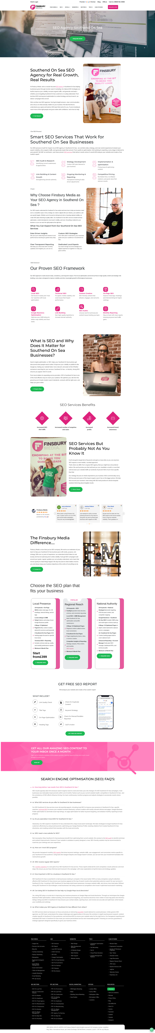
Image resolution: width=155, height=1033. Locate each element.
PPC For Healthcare (56, 1001)
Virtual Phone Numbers (96, 953)
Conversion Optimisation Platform (96, 944)
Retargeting (35, 957)
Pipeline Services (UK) (115, 966)
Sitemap (110, 995)
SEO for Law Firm (37, 989)
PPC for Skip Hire (56, 1015)
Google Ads (35, 943)
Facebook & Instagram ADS (38, 960)
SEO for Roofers (36, 995)
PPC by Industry (36, 978)
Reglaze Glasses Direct (116, 961)
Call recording (94, 947)
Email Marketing (36, 976)
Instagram (111, 1020)
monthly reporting (41, 867)
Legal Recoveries (114, 958)
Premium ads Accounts (38, 946)
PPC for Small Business (57, 1003)
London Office (93, 989)
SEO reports (70, 648)
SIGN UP (36, 762)
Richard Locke (89, 506)
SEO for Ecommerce (57, 962)
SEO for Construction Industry (38, 992)
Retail (71, 991)
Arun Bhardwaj (112, 506)
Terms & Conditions (113, 992)
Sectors (83, 7)
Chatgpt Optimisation (57, 957)
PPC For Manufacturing (57, 1006)
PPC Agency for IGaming (58, 1013)
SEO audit (108, 838)
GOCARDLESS (112, 1003)
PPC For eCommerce (56, 989)
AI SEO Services (56, 951)
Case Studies (99, 7)
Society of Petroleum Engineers (115, 949)
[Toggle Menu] (152, 1030)
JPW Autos (113, 964)
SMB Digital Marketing (76, 989)
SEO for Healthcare (37, 998)
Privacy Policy (112, 998)
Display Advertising (37, 954)
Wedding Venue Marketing (77, 994)
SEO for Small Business (58, 960)
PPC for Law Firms (56, 991)
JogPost (112, 969)
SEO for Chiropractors (38, 1006)
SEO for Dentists (36, 1009)
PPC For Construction (57, 994)
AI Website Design (76, 950)
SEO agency (59, 86)
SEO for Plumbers (37, 1018)
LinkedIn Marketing (37, 973)
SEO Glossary (55, 968)
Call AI (92, 950)
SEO (61, 7)
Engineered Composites (116, 946)
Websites (75, 7)
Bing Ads (34, 949)
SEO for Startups (56, 965)
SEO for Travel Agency (38, 1001)
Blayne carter (66, 506)
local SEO (81, 912)
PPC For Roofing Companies (55, 998)
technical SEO (43, 809)
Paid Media (53, 7)
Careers (110, 1009)
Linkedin (110, 1014)
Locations (91, 1000)
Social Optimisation (37, 967)
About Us (110, 1006)
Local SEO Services (57, 949)
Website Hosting (75, 958)
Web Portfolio (74, 953)
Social (67, 7)
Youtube (110, 1017)
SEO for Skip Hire (37, 1015)
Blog (109, 1001)
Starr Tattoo (113, 953)
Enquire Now (113, 7)
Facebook (111, 1011)
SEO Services (55, 943)
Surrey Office (92, 991)
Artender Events (114, 955)
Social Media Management (35, 964)
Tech (90, 7)
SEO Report (55, 946)
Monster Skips (113, 943)
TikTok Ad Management (38, 970)
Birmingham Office (94, 997)
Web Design (74, 943)
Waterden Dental (114, 972)
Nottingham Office (94, 994)
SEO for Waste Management (36, 1012)
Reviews (111, 989)
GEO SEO (54, 954)
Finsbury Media (42, 510)
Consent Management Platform (96, 956)
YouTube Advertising (37, 951)
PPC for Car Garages (56, 1018)
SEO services (68, 152)
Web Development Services (76, 947)
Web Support (74, 955)
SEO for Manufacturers (38, 1003)
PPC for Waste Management (55, 1010)
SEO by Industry (56, 971)
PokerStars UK (113, 974)
